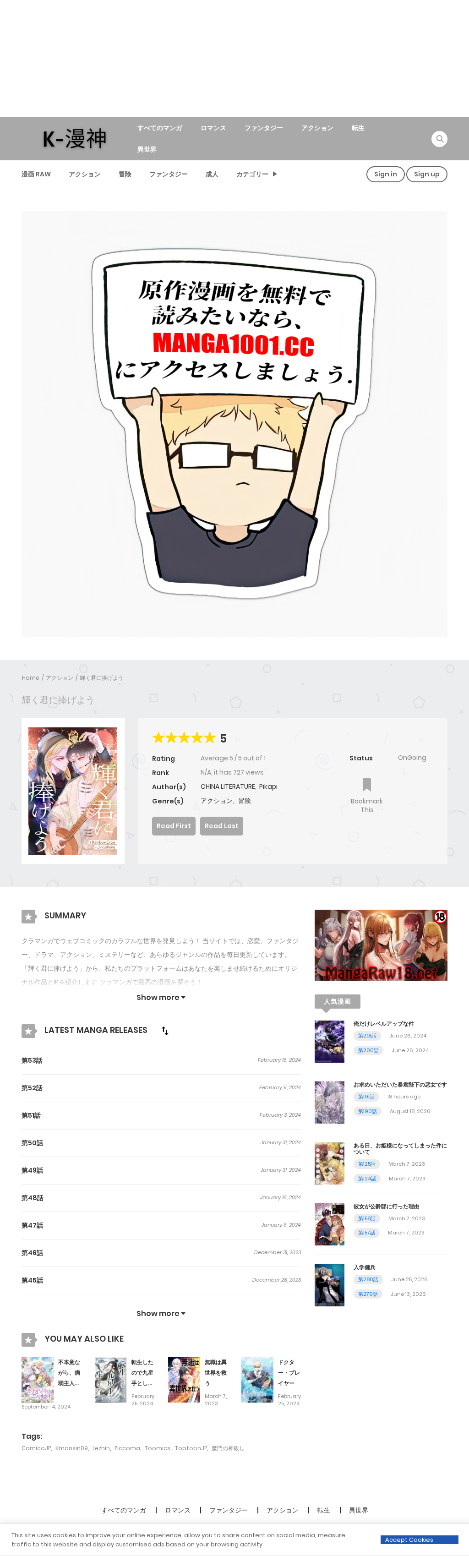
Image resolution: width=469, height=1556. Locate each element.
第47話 (32, 1225)
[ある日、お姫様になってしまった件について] (329, 1162)
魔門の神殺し (228, 1448)
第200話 (368, 1050)
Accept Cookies (409, 1539)
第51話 (31, 1115)
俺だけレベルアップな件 (384, 1023)
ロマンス (213, 127)
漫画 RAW (36, 174)
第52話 (32, 1087)
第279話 (368, 1294)
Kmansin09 (71, 1448)
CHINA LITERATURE (228, 786)
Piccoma (127, 1448)
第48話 (33, 1197)
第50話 (32, 1142)
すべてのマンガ (159, 127)
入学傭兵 (365, 1267)
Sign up (427, 174)
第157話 (366, 1232)
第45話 (32, 1280)
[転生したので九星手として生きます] (111, 1379)
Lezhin (101, 1448)
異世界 (147, 149)
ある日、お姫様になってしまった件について (400, 1148)
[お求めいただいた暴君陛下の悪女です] (329, 1102)
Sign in (385, 174)
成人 (212, 174)
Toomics (157, 1448)
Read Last (222, 825)
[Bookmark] (367, 786)
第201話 (367, 1035)
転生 (358, 127)
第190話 (367, 1111)
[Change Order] (165, 1030)
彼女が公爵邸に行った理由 (387, 1206)
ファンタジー (264, 127)
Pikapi (268, 786)
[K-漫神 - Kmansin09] (75, 138)
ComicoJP (36, 1448)
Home (30, 678)
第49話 (32, 1170)
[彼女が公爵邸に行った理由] (329, 1223)
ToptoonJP (191, 1448)
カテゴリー (252, 174)
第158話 (367, 1218)
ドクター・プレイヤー (289, 1372)
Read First (174, 825)
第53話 (32, 1060)
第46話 (32, 1252)
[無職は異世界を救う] (184, 1379)
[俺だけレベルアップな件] (329, 1041)
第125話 (367, 1164)
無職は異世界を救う (216, 1372)
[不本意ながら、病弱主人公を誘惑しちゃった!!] (38, 1379)
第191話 (366, 1096)
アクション (317, 127)
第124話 (367, 1178)
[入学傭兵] (329, 1284)
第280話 (368, 1279)
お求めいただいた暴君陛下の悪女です (400, 1084)
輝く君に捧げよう (102, 678)
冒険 (125, 174)
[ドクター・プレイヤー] (257, 1379)
